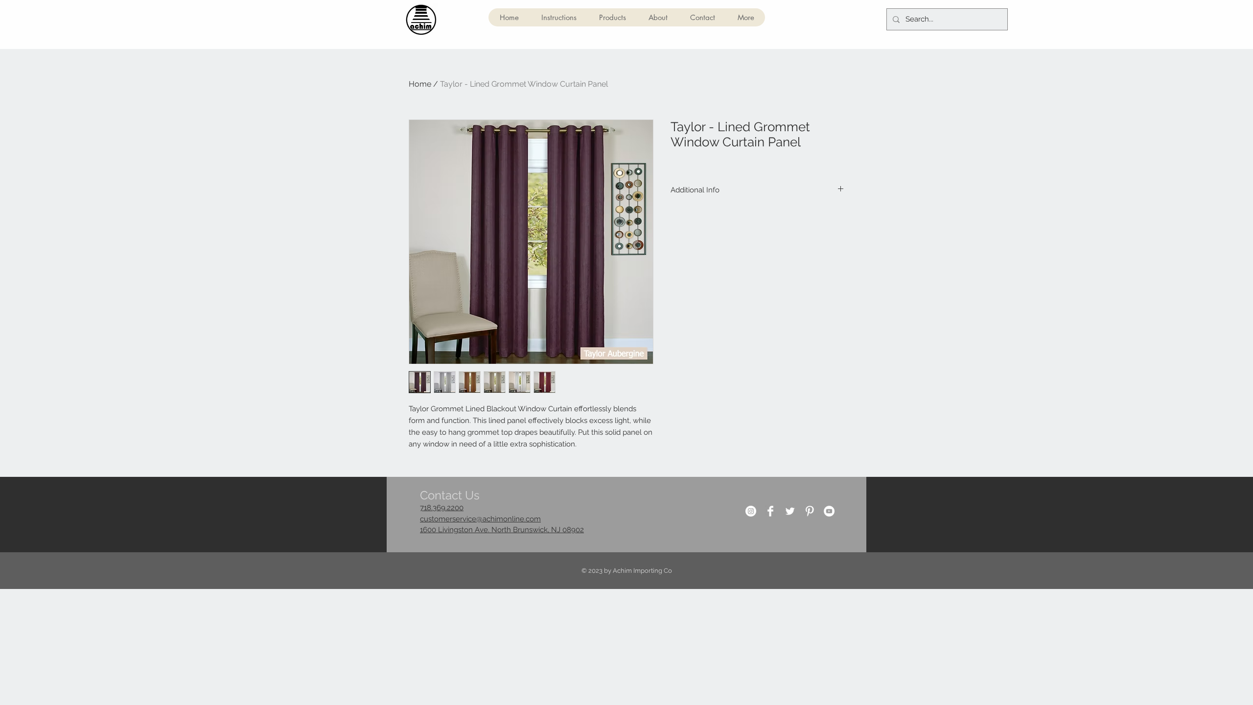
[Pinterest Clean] (809, 511)
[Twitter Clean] (790, 511)
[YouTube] (829, 511)
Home (420, 84)
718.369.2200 (442, 507)
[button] (612, 17)
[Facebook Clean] (770, 511)
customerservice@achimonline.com (480, 519)
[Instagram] (750, 511)
